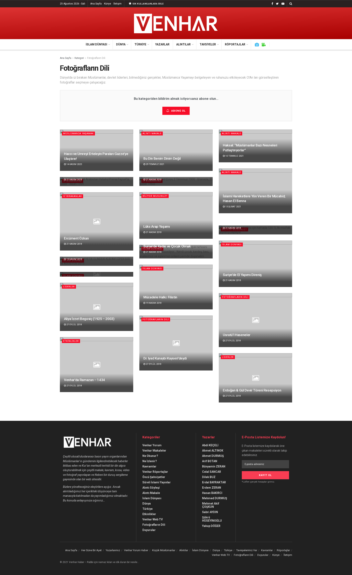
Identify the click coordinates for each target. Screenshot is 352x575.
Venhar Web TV (152, 519)
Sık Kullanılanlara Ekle (148, 3)
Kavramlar (149, 466)
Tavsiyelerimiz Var (246, 550)
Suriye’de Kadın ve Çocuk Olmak (167, 246)
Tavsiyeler (208, 44)
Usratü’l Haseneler (236, 335)
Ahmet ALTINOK (212, 450)
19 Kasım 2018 (74, 259)
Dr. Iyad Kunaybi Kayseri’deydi (165, 358)
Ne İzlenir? (149, 461)
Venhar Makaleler (154, 450)
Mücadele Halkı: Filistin (160, 297)
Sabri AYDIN (210, 512)
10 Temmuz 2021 (234, 156)
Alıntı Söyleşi (151, 487)
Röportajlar (235, 44)
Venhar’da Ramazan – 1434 (84, 380)
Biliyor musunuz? (155, 196)
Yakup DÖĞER (211, 526)
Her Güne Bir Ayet (91, 550)
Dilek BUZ (209, 477)
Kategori (79, 58)
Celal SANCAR (211, 471)
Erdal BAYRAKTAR (214, 482)
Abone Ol (178, 110)
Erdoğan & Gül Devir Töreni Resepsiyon (252, 390)
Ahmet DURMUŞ (213, 455)
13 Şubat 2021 (233, 206)
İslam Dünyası (96, 44)
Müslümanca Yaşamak (78, 133)
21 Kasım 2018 (153, 179)
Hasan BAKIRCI (212, 493)
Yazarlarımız (113, 550)
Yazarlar (162, 44)
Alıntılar (183, 44)
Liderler (69, 286)
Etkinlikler (71, 341)
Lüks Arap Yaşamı (156, 226)
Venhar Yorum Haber (136, 550)
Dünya (120, 44)
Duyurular (149, 530)
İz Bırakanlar (72, 196)
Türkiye (140, 44)
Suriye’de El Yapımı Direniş (242, 275)
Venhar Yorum (152, 445)
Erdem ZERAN (211, 487)
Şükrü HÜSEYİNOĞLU (212, 519)
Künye (107, 3)
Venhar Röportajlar (155, 471)
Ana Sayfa (96, 3)
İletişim (117, 3)
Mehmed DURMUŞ (214, 498)
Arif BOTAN (209, 461)
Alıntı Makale (152, 133)
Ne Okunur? (150, 455)
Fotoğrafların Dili (96, 58)
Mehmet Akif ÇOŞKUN (210, 505)
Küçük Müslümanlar (163, 550)
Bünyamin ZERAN (213, 466)
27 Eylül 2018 (74, 324)
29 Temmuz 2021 (154, 164)
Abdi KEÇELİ (210, 445)
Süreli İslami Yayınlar (156, 482)
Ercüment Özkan (76, 238)
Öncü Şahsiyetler (153, 477)
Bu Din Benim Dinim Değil (162, 158)
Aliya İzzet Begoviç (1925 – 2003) (89, 319)
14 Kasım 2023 (74, 164)
